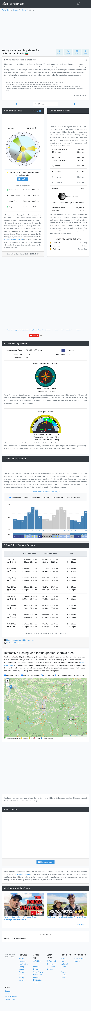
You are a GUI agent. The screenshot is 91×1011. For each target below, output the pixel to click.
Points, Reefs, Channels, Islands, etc (70, 675)
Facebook (52, 961)
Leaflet (65, 736)
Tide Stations (23, 964)
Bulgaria (15, 10)
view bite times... (24, 78)
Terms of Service (11, 996)
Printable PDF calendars (15, 643)
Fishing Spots (6, 10)
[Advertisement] (45, 29)
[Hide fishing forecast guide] (86, 60)
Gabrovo (23, 10)
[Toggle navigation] (86, 4)
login (11, 938)
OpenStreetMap (74, 736)
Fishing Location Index (64, 974)
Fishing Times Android (37, 963)
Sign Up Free (22, 179)
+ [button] (7, 680)
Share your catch (46, 862)
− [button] (7, 684)
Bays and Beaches (13, 675)
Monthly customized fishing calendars (20, 640)
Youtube (51, 966)
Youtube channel (23, 874)
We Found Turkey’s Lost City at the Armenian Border (67, 917)
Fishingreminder (16, 4)
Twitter (51, 969)
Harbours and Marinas (31, 675)
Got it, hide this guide (78, 95)
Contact (7, 991)
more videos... (81, 924)
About (7, 994)
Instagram (52, 964)
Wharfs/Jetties (48, 675)
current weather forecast (13, 239)
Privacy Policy (10, 999)
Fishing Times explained (64, 961)
